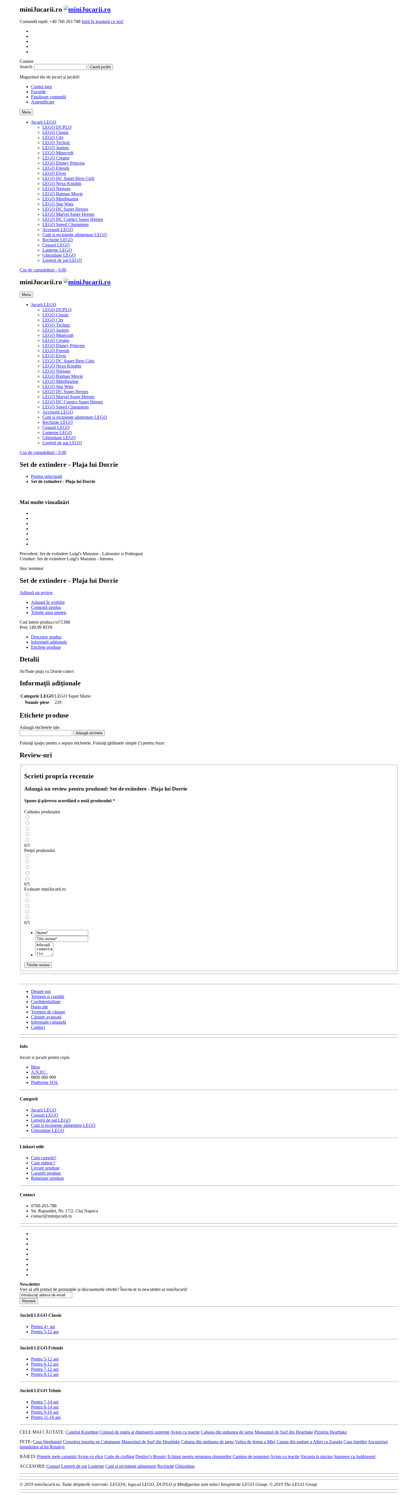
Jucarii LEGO (43, 1110)
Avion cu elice (90, 1456)
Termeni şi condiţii (47, 996)
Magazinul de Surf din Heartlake (283, 1432)
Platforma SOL (44, 1082)
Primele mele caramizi (56, 1456)
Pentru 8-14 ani (45, 1407)
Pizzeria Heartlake (330, 1432)
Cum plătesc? (43, 1162)
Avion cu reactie (185, 1432)
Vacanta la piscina (317, 1456)
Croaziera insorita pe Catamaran (91, 1441)
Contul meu (41, 86)
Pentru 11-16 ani (46, 1417)
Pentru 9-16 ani (45, 1412)
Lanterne (96, 1466)
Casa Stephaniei (47, 1441)
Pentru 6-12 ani (45, 1364)
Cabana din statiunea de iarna (227, 1432)
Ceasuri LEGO (44, 1115)
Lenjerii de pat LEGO (51, 1120)
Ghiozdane (185, 1466)
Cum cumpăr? (43, 1157)
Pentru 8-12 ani (45, 1374)
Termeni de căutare (48, 1011)
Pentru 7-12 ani (45, 1369)
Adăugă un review (36, 592)
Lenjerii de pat (74, 1466)
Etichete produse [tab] (46, 647)
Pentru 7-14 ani (45, 1401)
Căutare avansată (46, 1017)
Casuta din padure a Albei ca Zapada (309, 1441)
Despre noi (41, 991)
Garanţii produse (46, 1173)
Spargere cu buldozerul (354, 1456)
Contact (38, 1027)
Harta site (39, 1006)
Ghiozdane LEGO (47, 1130)
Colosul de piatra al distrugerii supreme (134, 1432)
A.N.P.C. (39, 1072)
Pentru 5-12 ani (45, 1331)
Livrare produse (45, 1168)
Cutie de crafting (119, 1456)
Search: (26, 66)
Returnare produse (47, 1178)
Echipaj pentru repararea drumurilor (199, 1456)
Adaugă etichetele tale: (40, 727)
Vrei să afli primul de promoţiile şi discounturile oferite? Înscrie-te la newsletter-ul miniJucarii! (103, 1289)
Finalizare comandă (48, 96)
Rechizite (165, 1466)
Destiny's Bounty (150, 1456)
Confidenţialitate (46, 1001)
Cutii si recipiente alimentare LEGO (63, 1125)
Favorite (38, 91)
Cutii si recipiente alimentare (130, 1466)
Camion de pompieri (251, 1456)
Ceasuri (53, 1466)
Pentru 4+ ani (43, 1326)
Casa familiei (355, 1441)
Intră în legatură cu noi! (102, 21)
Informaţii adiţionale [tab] (49, 642)
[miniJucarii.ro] (87, 9)
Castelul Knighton (82, 1432)
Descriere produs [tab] (46, 637)
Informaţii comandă (48, 1022)
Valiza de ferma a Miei (255, 1441)
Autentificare (42, 101)
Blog (35, 1067)
